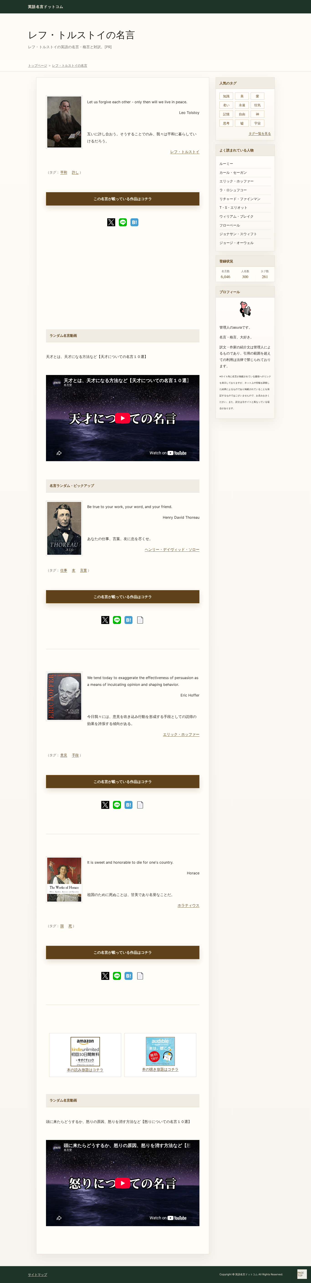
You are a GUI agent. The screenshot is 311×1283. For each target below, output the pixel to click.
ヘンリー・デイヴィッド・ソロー (172, 549)
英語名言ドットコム (46, 6)
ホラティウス (188, 905)
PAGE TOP (301, 1274)
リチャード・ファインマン (239, 199)
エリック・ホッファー (181, 734)
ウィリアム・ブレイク (236, 216)
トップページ (37, 65)
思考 (226, 123)
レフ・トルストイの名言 (81, 34)
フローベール (229, 225)
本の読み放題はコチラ (85, 1069)
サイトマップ (37, 1274)
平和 (63, 172)
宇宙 (257, 123)
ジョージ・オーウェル (236, 243)
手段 (75, 755)
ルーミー (226, 164)
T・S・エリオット (233, 208)
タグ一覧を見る (260, 133)
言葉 (83, 570)
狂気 (257, 105)
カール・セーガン (233, 173)
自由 (242, 114)
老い (226, 105)
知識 (226, 96)
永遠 (242, 105)
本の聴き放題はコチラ (160, 1069)
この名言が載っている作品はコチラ (123, 198)
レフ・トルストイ (184, 151)
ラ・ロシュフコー (233, 190)
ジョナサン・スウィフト (238, 234)
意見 (63, 755)
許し (75, 172)
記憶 (226, 114)
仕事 (63, 570)
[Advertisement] (122, 281)
